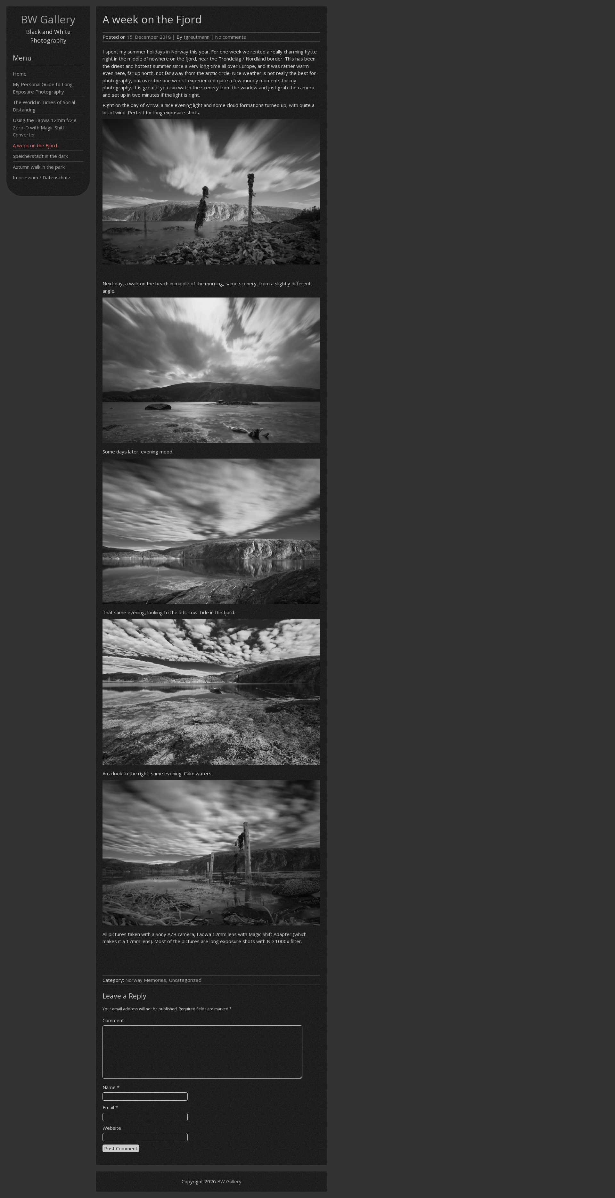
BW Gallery (48, 19)
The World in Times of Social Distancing (44, 106)
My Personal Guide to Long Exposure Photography (43, 88)
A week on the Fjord (35, 145)
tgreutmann (196, 37)
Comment (113, 1020)
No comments (230, 37)
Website (111, 1128)
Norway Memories (145, 980)
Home (20, 73)
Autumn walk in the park (39, 167)
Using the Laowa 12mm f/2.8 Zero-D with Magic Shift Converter (45, 127)
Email (110, 1107)
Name (110, 1087)
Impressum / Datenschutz (41, 177)
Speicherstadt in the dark (40, 156)
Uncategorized (185, 980)
